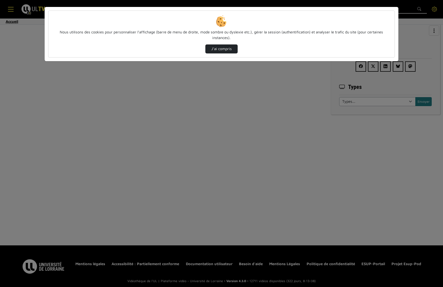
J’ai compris (221, 49)
